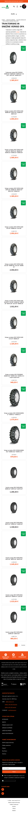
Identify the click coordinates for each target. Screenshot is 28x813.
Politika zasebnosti (6, 745)
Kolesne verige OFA (21, 19)
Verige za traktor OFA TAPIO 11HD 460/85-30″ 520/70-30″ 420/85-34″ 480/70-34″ (14, 112)
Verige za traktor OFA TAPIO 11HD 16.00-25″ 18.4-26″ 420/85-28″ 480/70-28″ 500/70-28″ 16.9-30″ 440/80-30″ (14, 302)
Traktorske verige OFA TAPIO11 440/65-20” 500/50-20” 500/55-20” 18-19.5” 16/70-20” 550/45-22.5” (14, 74)
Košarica (4, 753)
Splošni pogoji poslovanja (8, 742)
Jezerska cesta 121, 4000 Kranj (9, 699)
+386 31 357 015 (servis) (10, 707)
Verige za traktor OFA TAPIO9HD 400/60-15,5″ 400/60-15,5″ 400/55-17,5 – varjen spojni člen (14, 376)
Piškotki (4, 748)
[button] (14, 6)
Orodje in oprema (10, 19)
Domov (3, 19)
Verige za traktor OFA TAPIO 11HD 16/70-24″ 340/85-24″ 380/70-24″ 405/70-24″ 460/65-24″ (14, 190)
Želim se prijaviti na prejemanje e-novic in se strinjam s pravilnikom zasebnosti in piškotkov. (14, 776)
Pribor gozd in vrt (7, 725)
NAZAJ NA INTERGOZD (7, 733)
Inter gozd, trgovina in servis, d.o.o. (10, 696)
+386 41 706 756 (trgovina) (11, 704)
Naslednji (23, 645)
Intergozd (5, 719)
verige (17, 31)
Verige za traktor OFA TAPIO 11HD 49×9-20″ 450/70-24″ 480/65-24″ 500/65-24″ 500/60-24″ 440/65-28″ (14, 151)
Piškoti (14, 808)
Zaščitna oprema (7, 730)
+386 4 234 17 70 (10, 701)
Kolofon (14, 806)
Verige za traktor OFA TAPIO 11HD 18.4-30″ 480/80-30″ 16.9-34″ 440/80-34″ (14, 266)
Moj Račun (4, 751)
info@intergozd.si (12, 710)
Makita (4, 722)
